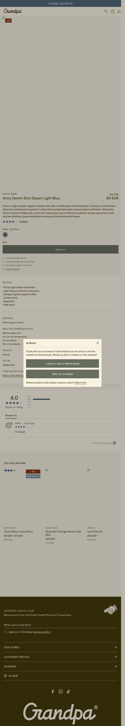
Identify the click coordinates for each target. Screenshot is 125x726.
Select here (80, 382)
